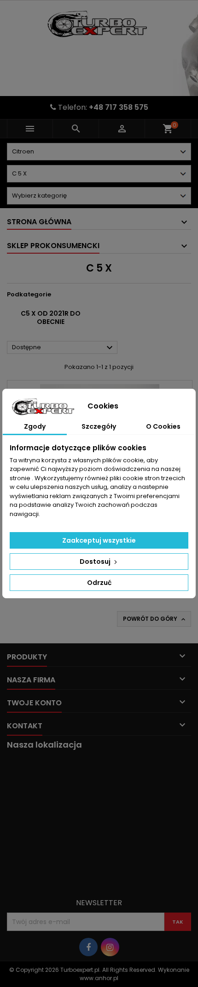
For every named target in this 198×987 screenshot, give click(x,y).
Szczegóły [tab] (99, 426)
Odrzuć (99, 582)
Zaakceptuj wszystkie (99, 540)
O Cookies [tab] (163, 426)
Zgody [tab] (35, 426)
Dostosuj (96, 561)
